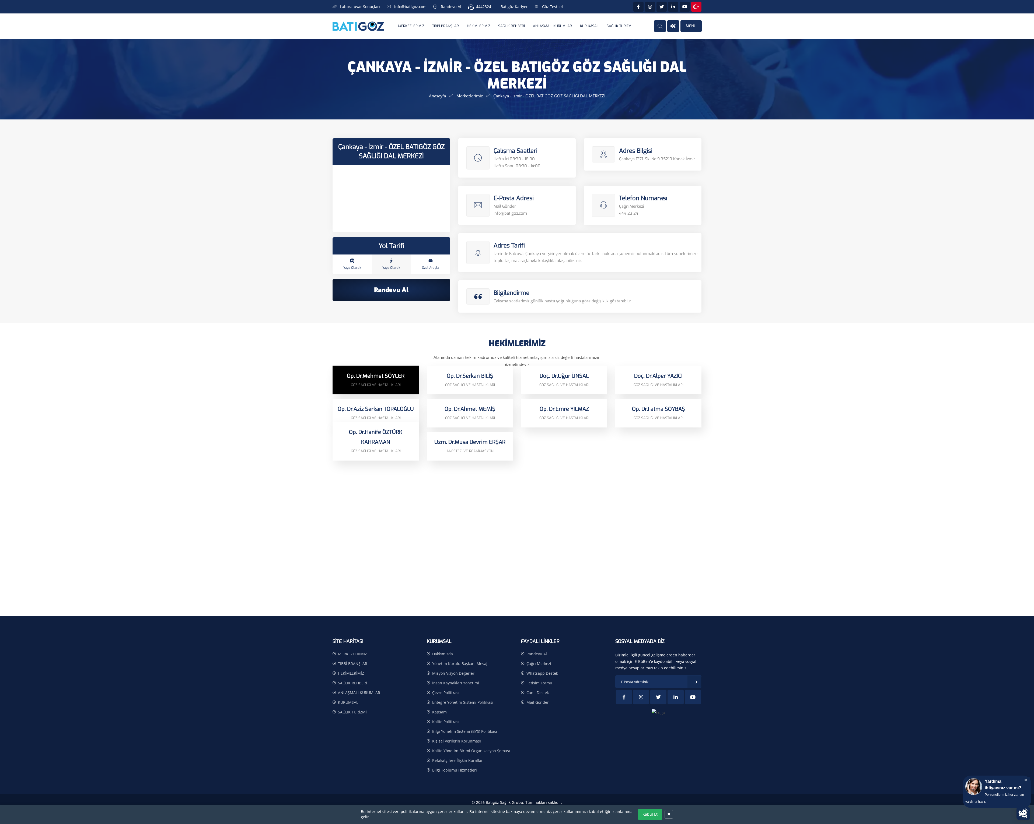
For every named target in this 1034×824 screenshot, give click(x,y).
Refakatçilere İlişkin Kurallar (457, 760)
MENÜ (691, 26)
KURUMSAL (589, 26)
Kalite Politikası (445, 721)
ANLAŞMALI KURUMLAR (552, 26)
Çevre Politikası (445, 692)
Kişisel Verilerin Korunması (456, 741)
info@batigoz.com (410, 6)
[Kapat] (669, 814)
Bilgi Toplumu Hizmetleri (454, 770)
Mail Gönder (537, 702)
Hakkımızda (442, 653)
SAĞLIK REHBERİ (511, 26)
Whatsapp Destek (542, 673)
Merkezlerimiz (469, 95)
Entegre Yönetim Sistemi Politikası (462, 702)
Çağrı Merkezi (538, 663)
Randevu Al (451, 6)
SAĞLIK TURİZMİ (619, 26)
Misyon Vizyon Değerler (453, 673)
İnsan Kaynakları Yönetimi (455, 682)
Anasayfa (437, 95)
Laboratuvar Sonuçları (360, 6)
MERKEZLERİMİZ (411, 26)
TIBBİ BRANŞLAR (445, 26)
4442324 (483, 6)
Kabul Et (650, 814)
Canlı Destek (537, 692)
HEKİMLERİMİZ (478, 26)
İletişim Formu (539, 682)
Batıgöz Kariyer (514, 6)
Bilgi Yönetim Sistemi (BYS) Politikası (464, 731)
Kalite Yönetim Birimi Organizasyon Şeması (471, 750)
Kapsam (439, 712)
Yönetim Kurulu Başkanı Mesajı (460, 663)
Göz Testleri (552, 6)
